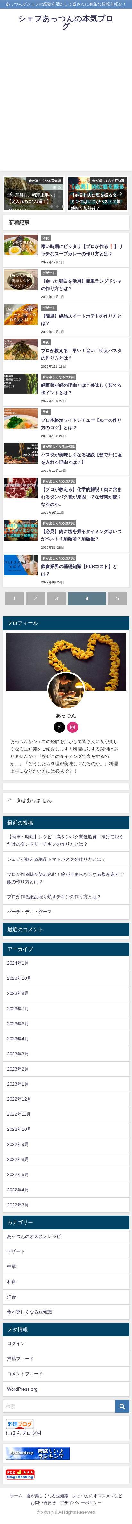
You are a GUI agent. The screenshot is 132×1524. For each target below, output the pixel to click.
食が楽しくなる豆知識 (29, 1312)
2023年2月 (18, 1069)
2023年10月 (19, 978)
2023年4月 (18, 1039)
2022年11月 (19, 1114)
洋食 (11, 1297)
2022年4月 (18, 1190)
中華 (11, 1266)
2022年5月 (18, 1174)
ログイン (16, 1343)
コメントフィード (25, 1373)
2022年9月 (18, 1144)
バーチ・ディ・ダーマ (29, 912)
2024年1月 (18, 963)
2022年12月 (19, 1099)
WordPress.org (22, 1389)
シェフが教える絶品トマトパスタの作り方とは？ (56, 859)
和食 (11, 1281)
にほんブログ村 (24, 1432)
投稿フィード (20, 1358)
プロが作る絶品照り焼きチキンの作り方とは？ (54, 896)
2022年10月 (19, 1129)
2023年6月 (18, 1023)
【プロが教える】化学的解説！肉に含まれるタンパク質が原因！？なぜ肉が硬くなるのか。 (81, 496)
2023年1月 (18, 1084)
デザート (16, 1251)
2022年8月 (18, 1159)
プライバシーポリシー (81, 1503)
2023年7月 (18, 1008)
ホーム (16, 1496)
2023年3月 (18, 1054)
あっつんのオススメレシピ (34, 1236)
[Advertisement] (66, 105)
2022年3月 (18, 1205)
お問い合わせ (43, 1503)
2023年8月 (18, 993)
